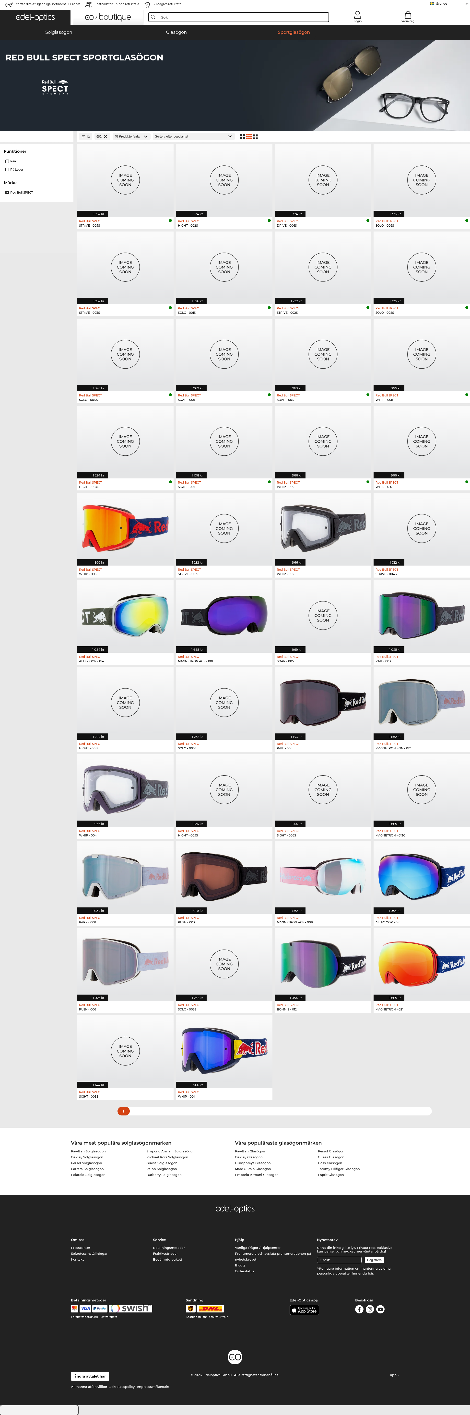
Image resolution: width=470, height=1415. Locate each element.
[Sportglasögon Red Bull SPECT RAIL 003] (422, 614)
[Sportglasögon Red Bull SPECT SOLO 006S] (422, 178)
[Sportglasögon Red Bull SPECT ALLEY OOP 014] (125, 614)
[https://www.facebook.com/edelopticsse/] (359, 1310)
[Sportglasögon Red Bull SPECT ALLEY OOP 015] (422, 875)
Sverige (441, 3)
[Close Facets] (36, 136)
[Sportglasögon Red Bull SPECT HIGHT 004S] (125, 439)
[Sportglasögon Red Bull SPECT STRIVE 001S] (224, 526)
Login (358, 21)
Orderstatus (244, 1271)
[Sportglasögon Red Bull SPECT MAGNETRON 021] (422, 962)
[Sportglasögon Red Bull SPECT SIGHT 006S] (323, 788)
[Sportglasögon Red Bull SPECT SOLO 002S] (422, 265)
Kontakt (77, 1259)
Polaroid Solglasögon (88, 1175)
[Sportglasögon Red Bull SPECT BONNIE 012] (323, 962)
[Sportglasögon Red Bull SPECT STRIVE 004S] (422, 526)
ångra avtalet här (90, 1376)
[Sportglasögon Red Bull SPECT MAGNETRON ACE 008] (323, 875)
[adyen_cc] (74, 1308)
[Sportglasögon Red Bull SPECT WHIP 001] (224, 1049)
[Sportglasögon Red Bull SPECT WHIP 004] (125, 788)
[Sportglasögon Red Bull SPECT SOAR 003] (323, 352)
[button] (35, 17)
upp (394, 1375)
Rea (13, 161)
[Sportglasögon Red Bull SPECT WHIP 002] (323, 526)
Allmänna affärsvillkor (89, 1387)
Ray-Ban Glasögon (250, 1151)
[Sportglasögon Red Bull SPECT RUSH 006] (125, 962)
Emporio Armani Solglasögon (170, 1151)
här (370, 1273)
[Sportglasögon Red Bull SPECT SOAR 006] (224, 352)
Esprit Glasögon (331, 1175)
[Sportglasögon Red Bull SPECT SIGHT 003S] (125, 1049)
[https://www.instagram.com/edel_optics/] (370, 1310)
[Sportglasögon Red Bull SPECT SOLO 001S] (224, 265)
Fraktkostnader (165, 1253)
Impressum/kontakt (153, 1387)
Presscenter (80, 1248)
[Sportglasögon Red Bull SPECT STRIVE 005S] (125, 178)
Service (159, 1240)
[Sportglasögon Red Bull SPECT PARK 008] (125, 875)
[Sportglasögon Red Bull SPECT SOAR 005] (323, 614)
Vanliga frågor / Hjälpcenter (258, 1248)
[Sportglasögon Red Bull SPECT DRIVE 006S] (323, 178)
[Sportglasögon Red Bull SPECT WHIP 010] (422, 439)
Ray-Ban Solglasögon (88, 1151)
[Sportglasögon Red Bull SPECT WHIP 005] (125, 526)
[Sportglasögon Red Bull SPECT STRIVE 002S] (323, 265)
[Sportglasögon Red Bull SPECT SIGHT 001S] (224, 439)
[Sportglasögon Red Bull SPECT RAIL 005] (323, 701)
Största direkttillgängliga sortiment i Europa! (47, 4)
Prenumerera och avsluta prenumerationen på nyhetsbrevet (273, 1256)
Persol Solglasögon (86, 1163)
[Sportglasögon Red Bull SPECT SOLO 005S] (224, 701)
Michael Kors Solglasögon (167, 1157)
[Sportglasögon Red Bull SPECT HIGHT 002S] (224, 178)
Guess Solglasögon (161, 1163)
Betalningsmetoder (169, 1248)
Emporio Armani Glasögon (257, 1175)
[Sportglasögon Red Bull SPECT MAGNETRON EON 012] (422, 701)
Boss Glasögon (330, 1163)
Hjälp (239, 1240)
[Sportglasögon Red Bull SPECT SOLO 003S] (224, 962)
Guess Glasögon (331, 1157)
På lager (16, 169)
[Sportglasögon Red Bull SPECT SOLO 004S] (125, 352)
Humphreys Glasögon (253, 1163)
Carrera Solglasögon (87, 1169)
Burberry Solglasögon (164, 1175)
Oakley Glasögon (249, 1157)
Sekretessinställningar (89, 1253)
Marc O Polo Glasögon (253, 1169)
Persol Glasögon (331, 1151)
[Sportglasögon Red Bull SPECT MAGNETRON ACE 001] (224, 614)
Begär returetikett (167, 1259)
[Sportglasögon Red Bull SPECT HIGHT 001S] (125, 701)
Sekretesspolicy (122, 1387)
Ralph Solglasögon (161, 1169)
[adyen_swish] (130, 1308)
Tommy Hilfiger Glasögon (339, 1169)
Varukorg (407, 21)
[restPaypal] (100, 1308)
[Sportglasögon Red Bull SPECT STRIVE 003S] (125, 265)
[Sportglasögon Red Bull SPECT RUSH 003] (224, 875)
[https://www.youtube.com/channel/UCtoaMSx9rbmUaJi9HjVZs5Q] (380, 1310)
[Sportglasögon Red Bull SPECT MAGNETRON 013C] (422, 788)
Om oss (77, 1240)
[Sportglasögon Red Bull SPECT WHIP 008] (422, 352)
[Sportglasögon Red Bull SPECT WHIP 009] (323, 439)
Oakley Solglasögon (87, 1157)
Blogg (240, 1265)
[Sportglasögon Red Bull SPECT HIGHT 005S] (224, 788)
